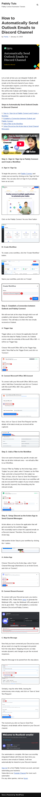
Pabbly (6, 37)
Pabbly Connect (26, 173)
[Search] (37, 5)
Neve (3, 795)
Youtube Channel (20, 773)
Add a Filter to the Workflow (13, 124)
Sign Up (4, 768)
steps (24, 600)
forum (26, 778)
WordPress (20, 795)
